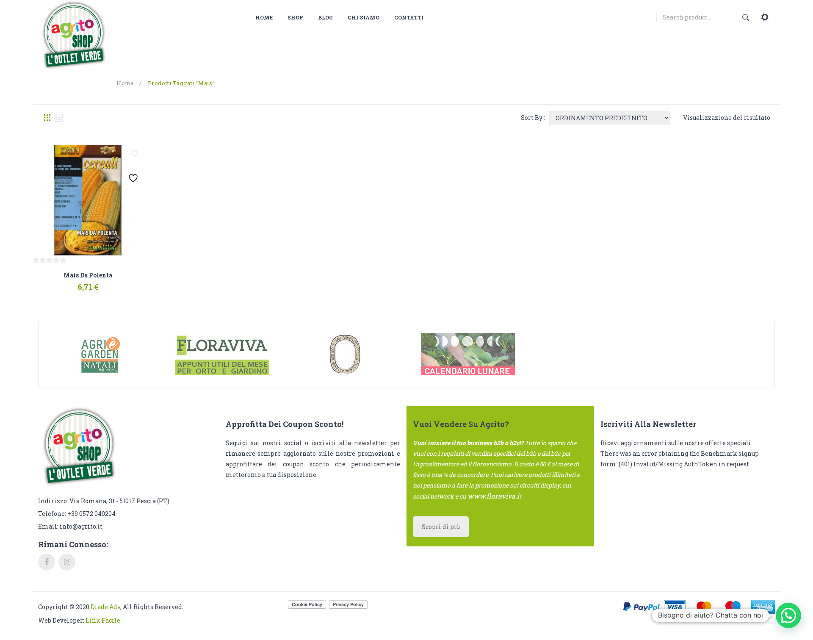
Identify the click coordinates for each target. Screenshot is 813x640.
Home (125, 83)
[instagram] (66, 562)
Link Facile (103, 620)
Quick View (109, 282)
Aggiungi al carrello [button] (65, 282)
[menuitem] (267, 17)
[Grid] (47, 118)
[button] (788, 615)
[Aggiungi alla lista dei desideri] (134, 154)
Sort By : (533, 118)
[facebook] (46, 562)
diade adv (105, 607)
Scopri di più (441, 527)
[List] (59, 118)
